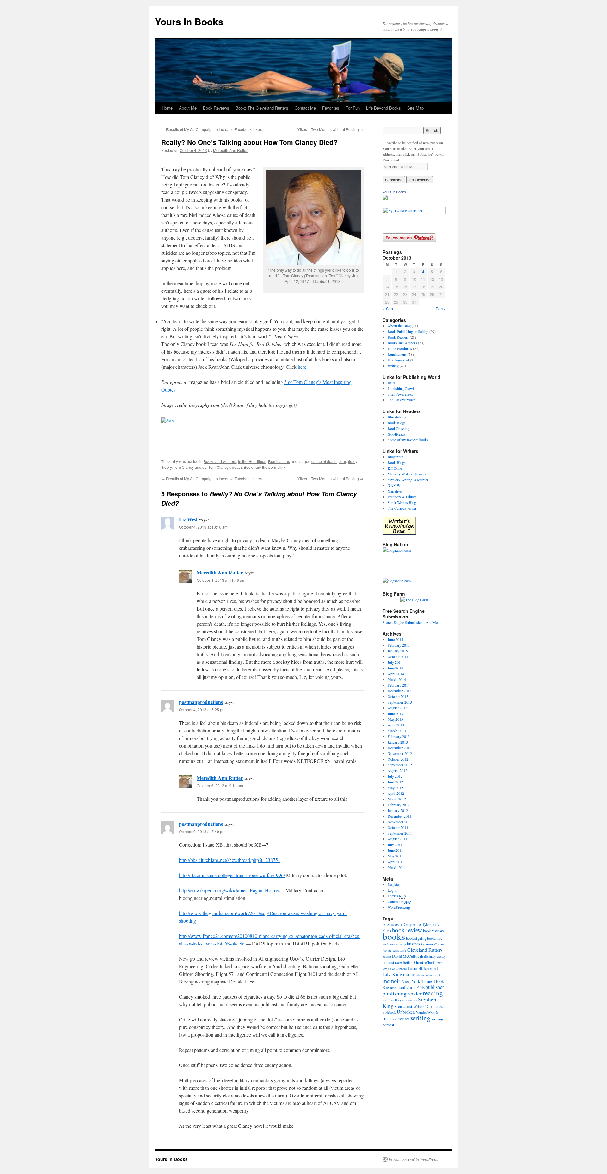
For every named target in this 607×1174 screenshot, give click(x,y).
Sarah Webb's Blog (402, 502)
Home (167, 108)
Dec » (441, 308)
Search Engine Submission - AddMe (410, 622)
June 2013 (395, 713)
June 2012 (395, 781)
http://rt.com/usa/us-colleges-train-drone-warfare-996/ (232, 875)
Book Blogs (397, 422)
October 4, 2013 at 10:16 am (203, 527)
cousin (387, 956)
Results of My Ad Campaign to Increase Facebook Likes (211, 129)
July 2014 (395, 662)
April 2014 (396, 673)
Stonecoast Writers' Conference (420, 1006)
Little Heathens (413, 975)
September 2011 (400, 833)
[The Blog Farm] (414, 599)
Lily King (392, 974)
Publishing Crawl (401, 388)
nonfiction (406, 987)
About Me (188, 108)
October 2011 (398, 827)
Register (394, 884)
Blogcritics (396, 456)
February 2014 (399, 684)
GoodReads (396, 433)
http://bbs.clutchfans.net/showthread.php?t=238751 (229, 860)
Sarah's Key (392, 1000)
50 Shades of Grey (397, 924)
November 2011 (400, 821)
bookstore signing (394, 944)
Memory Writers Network (407, 473)
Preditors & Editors (402, 496)
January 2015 (398, 650)
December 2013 (399, 690)
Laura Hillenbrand (423, 968)
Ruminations (279, 461)
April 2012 (396, 793)
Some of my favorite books (408, 439)
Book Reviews (216, 108)
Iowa (438, 962)
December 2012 (399, 747)
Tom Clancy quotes (190, 467)
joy (385, 968)
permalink (276, 467)
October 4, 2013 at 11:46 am (221, 580)
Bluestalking (397, 416)
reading (433, 992)
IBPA (392, 382)
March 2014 (397, 679)
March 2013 (397, 730)
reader (415, 993)
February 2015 (399, 645)
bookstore (435, 938)
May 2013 (395, 719)
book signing (416, 938)
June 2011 (395, 850)
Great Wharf (424, 962)
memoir (391, 980)
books (394, 936)
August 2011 (397, 838)
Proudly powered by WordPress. (413, 1159)
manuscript (432, 975)
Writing (393, 365)
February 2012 (399, 804)
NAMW (394, 485)
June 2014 (395, 667)
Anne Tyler (422, 924)
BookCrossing (398, 428)
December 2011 (399, 816)
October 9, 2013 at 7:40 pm (202, 831)
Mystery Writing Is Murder (408, 479)
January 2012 (398, 810)
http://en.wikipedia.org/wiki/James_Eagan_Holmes (229, 890)
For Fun (353, 108)
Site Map (415, 108)
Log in (392, 890)
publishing (395, 993)
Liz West (188, 519)
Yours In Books (189, 21)
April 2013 (396, 724)
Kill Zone (395, 468)
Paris (420, 987)
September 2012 (400, 764)
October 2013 (398, 696)
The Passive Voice (401, 399)
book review (407, 930)
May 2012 (395, 787)
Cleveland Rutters (425, 949)
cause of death (324, 461)
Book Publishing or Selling (408, 331)
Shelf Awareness (400, 394)
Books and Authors (220, 461)
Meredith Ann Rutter (230, 150)
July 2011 (395, 844)
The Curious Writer (402, 508)
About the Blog (399, 325)
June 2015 (395, 639)
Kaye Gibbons (397, 968)
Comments (400, 901)
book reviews (433, 930)
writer (403, 1019)
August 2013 (397, 707)
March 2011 (397, 867)
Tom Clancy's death (225, 467)
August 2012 (397, 770)
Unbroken (406, 1012)
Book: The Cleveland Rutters (262, 108)
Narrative (395, 490)
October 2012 (398, 759)
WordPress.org (399, 907)
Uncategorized (398, 359)
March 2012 (397, 798)
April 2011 (396, 861)
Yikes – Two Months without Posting (330, 129)
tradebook (389, 1012)
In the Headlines (252, 461)
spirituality (409, 1000)
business (414, 944)
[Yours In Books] (385, 198)
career (428, 944)
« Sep (388, 308)
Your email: (391, 159)
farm (398, 962)
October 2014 (398, 656)
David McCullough (407, 956)
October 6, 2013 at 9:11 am (220, 785)
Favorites (330, 108)
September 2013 (400, 702)
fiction (408, 962)
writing (420, 1017)
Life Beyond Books (383, 108)
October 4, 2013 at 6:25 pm (202, 709)
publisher (435, 986)
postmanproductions (201, 702)
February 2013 (399, 736)
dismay (430, 956)
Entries (397, 895)
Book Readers (398, 337)
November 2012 (400, 753)
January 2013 (398, 741)
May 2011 (395, 855)
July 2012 (395, 776)
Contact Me (305, 108)
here (302, 366)
